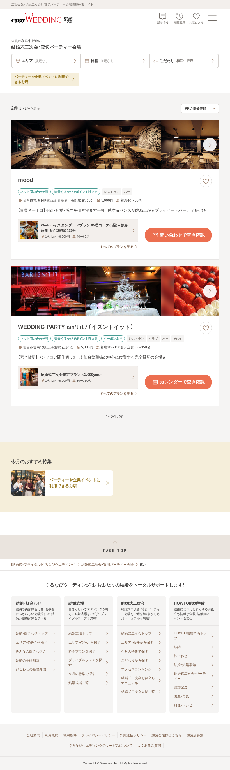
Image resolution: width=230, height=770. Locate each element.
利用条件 (70, 735)
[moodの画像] (115, 145)
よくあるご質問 (149, 746)
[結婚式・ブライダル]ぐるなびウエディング (43, 564)
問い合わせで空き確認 (182, 235)
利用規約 (51, 735)
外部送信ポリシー (133, 735)
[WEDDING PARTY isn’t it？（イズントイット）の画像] (115, 291)
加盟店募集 (195, 735)
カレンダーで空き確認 (182, 382)
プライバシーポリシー (98, 735)
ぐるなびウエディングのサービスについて (101, 746)
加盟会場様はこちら (166, 735)
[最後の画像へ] (210, 144)
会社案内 (33, 735)
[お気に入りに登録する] (206, 181)
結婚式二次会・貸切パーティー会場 (107, 564)
